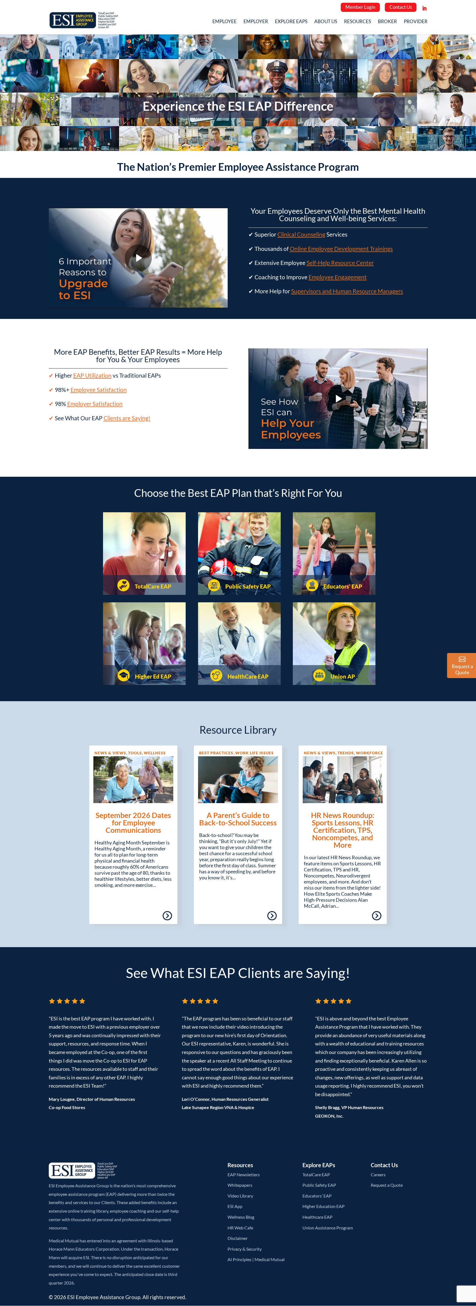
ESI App (235, 1206)
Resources (357, 22)
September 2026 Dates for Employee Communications (133, 822)
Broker (387, 22)
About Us (325, 22)
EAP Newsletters (244, 1174)
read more (151, 918)
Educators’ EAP (342, 586)
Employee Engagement (338, 276)
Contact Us (401, 7)
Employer (256, 22)
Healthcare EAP (317, 1217)
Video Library (240, 1195)
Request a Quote (387, 1185)
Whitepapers (240, 1185)
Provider (416, 22)
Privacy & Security (245, 1248)
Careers (378, 1174)
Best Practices (216, 752)
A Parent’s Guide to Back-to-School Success (238, 819)
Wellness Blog (241, 1217)
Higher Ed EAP (152, 676)
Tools (135, 752)
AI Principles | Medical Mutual (256, 1259)
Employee (224, 22)
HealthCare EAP (247, 676)
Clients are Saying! (127, 417)
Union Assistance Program (327, 1227)
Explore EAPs (291, 22)
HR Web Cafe (240, 1227)
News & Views (110, 752)
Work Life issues (254, 752)
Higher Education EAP (323, 1206)
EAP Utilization (92, 375)
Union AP (342, 676)
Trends (345, 752)
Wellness (155, 752)
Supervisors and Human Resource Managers (347, 291)
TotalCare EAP (152, 586)
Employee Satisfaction (99, 389)
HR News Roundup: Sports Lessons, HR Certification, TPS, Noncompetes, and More (342, 830)
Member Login (360, 7)
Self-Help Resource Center (340, 262)
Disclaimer (238, 1238)
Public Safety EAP (247, 586)
